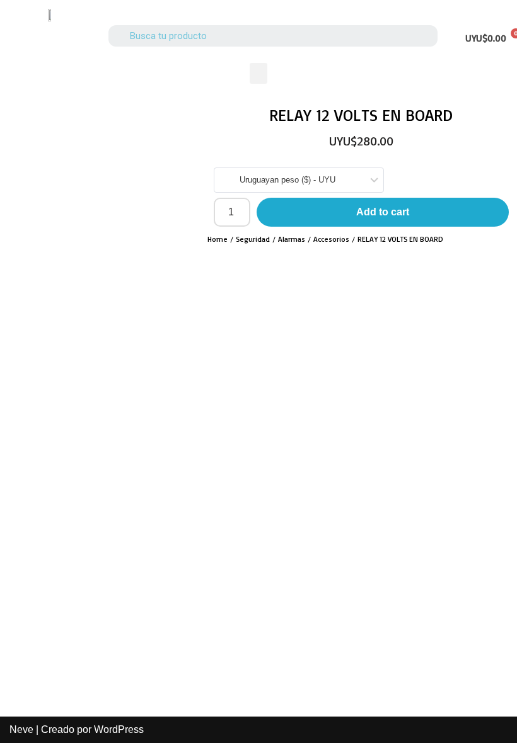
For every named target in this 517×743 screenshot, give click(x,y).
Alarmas (291, 239)
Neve (21, 729)
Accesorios (331, 239)
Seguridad (253, 239)
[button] (258, 73)
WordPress (119, 729)
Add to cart (382, 212)
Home (217, 239)
